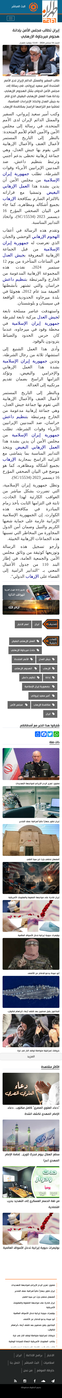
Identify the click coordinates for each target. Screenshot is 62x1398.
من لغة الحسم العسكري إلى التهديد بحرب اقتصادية (33, 1204)
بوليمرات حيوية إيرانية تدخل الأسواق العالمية (31, 1248)
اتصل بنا (15, 1363)
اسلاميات (49, 1363)
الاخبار (50, 1355)
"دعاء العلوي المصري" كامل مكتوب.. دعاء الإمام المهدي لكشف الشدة (33, 1111)
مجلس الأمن (16, 704)
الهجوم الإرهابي (45, 236)
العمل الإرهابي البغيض (37, 447)
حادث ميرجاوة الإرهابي (23, 650)
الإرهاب (9, 198)
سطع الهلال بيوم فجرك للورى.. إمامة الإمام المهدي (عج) (32, 1157)
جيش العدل (13, 255)
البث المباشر (31, 1363)
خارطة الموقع (45, 1370)
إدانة (47, 677)
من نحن (27, 1370)
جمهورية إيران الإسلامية (35, 323)
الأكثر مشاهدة (45, 1274)
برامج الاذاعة (34, 1355)
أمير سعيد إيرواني (40, 695)
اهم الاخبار (23, 624)
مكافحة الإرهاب (42, 704)
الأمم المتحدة (21, 659)
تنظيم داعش (14, 279)
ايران (37, 624)
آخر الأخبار (48, 1266)
